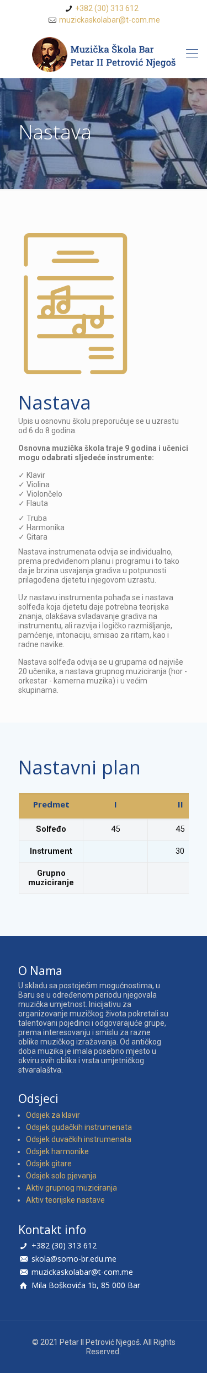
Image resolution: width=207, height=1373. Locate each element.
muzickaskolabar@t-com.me (109, 19)
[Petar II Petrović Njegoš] (103, 55)
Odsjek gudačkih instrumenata (79, 1127)
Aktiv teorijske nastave (65, 1200)
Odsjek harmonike (57, 1151)
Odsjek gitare (49, 1163)
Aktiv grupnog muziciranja (71, 1187)
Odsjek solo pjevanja (61, 1175)
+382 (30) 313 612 (107, 8)
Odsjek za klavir (53, 1115)
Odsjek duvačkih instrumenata (78, 1139)
